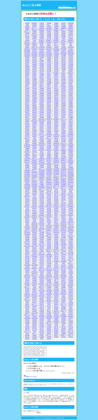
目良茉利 (63, 167)
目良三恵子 (71, 194)
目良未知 (34, 247)
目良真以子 (71, 30)
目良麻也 (56, 153)
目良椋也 (56, 302)
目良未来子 (63, 215)
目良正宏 (34, 114)
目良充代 (41, 261)
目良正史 (49, 78)
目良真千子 (27, 138)
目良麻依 (56, 25)
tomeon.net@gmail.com (48, 417)
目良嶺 (41, 273)
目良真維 (63, 47)
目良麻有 (56, 157)
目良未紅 (70, 278)
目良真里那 (56, 182)
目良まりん (42, 189)
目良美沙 (49, 220)
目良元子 (41, 328)
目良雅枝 (27, 61)
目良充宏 (41, 259)
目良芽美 (27, 319)
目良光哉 (27, 261)
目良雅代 (70, 129)
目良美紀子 (34, 215)
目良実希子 (27, 217)
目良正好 (41, 133)
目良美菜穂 (49, 270)
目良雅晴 (49, 98)
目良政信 (63, 91)
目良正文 (27, 117)
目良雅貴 (27, 79)
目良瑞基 (49, 237)
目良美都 (63, 251)
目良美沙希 (34, 225)
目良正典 (27, 98)
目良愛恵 (27, 141)
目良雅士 (49, 74)
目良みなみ (56, 270)
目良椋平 (41, 302)
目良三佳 (27, 203)
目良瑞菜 (56, 242)
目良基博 (49, 330)
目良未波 (41, 271)
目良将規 (70, 93)
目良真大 (27, 112)
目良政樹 (70, 69)
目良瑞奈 (63, 242)
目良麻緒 (63, 33)
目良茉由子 (71, 160)
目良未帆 (70, 280)
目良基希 (27, 326)
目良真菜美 (34, 145)
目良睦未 (27, 306)
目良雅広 (27, 105)
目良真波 (49, 145)
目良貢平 (27, 254)
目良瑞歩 (49, 244)
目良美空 (63, 246)
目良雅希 (41, 61)
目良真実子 (56, 150)
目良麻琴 (27, 47)
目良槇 (27, 38)
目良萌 (49, 319)
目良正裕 (34, 115)
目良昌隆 (27, 81)
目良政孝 (41, 81)
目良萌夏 (34, 321)
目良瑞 (70, 234)
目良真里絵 (71, 174)
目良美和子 (49, 301)
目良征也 (56, 124)
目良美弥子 (56, 285)
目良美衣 (41, 193)
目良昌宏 (41, 109)
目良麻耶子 (27, 155)
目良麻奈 (49, 139)
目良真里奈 (49, 184)
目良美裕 (56, 289)
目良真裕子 (56, 160)
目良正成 (41, 91)
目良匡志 (63, 74)
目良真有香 (71, 23)
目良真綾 (49, 23)
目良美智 (27, 247)
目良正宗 (27, 122)
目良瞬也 (63, 133)
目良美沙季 (49, 225)
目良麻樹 (56, 38)
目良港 (34, 270)
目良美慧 (34, 234)
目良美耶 (27, 285)
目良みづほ (71, 259)
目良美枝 (49, 194)
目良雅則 (41, 93)
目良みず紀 (71, 235)
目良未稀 (49, 211)
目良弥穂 (70, 282)
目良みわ (34, 301)
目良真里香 (56, 54)
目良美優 (63, 290)
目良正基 (27, 71)
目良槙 (63, 38)
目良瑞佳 (34, 237)
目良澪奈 (70, 198)
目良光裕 (34, 259)
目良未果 (41, 205)
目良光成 (41, 256)
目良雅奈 (56, 287)
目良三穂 (63, 282)
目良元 (63, 325)
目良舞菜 (41, 31)
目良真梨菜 (63, 54)
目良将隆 (63, 79)
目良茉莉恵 (49, 187)
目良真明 (49, 57)
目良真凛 (34, 189)
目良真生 (27, 62)
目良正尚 (49, 90)
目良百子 (56, 335)
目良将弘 (56, 107)
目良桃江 (56, 333)
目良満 (56, 189)
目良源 (27, 273)
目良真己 (34, 148)
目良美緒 (41, 196)
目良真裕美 (34, 163)
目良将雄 (70, 61)
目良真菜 (34, 139)
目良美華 (27, 201)
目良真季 (49, 37)
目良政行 (34, 129)
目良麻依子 (42, 30)
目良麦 (70, 301)
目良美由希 (49, 294)
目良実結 (56, 292)
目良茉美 (70, 148)
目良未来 (70, 297)
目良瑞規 (41, 242)
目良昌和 (49, 64)
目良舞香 (56, 26)
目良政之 (41, 129)
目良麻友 (56, 155)
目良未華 (70, 277)
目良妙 (63, 295)
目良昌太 (70, 78)
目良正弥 (41, 126)
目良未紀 (56, 210)
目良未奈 (56, 265)
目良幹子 (56, 215)
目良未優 (34, 292)
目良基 (56, 325)
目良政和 (63, 64)
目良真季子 (27, 43)
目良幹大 (56, 213)
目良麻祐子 (27, 160)
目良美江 (27, 194)
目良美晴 (41, 278)
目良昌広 (49, 109)
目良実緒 (34, 198)
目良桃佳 (34, 335)
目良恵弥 (34, 316)
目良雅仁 (70, 102)
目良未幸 (70, 294)
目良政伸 (56, 91)
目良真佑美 (27, 54)
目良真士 (63, 76)
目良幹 (27, 208)
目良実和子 (56, 301)
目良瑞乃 (70, 242)
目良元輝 (27, 328)
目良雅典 (49, 93)
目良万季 (70, 189)
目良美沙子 (49, 229)
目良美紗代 (27, 232)
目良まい (49, 25)
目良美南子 (56, 268)
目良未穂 (34, 282)
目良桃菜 (34, 337)
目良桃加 (27, 335)
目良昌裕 (34, 110)
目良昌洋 (41, 110)
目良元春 (27, 330)
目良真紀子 (42, 40)
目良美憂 (49, 292)
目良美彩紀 (42, 223)
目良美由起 (27, 295)
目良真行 (63, 127)
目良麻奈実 (71, 145)
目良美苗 (56, 266)
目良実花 (34, 201)
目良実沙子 (34, 230)
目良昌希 (34, 67)
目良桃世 (34, 338)
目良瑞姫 (27, 241)
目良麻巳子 (71, 150)
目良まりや (63, 187)
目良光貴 (56, 254)
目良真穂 (56, 146)
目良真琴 (27, 45)
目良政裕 (70, 112)
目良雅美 (41, 117)
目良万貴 (49, 38)
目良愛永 (34, 141)
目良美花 (41, 201)
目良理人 (56, 86)
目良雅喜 (49, 131)
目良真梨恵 (71, 172)
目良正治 (63, 98)
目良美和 (63, 299)
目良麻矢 (49, 153)
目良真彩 (41, 23)
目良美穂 (27, 280)
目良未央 (56, 198)
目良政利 (49, 88)
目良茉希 (63, 37)
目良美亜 (27, 193)
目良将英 (41, 102)
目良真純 (70, 133)
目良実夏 (49, 203)
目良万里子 (49, 177)
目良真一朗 (34, 47)
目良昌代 (27, 131)
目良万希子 (63, 42)
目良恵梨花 (49, 318)
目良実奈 (70, 265)
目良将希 (49, 66)
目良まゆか (34, 158)
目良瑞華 (27, 237)
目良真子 (49, 43)
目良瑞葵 (34, 241)
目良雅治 (41, 98)
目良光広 (56, 258)
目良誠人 (49, 45)
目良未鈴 (70, 241)
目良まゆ (63, 155)
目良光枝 (27, 253)
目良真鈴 (27, 189)
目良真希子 (56, 40)
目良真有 (63, 23)
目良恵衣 (56, 314)
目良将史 (70, 74)
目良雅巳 (49, 117)
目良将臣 (63, 62)
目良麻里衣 (42, 172)
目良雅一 (27, 64)
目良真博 (34, 112)
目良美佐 (34, 222)
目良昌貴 (49, 67)
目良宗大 (70, 306)
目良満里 (34, 169)
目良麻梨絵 (34, 175)
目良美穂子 (27, 283)
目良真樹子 (49, 42)
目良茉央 (70, 33)
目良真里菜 (42, 186)
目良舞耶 (63, 153)
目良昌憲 (41, 95)
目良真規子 (56, 42)
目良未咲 (41, 225)
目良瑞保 (70, 244)
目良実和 (27, 301)
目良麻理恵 (56, 170)
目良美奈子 (63, 266)
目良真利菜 (49, 55)
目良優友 (41, 90)
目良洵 (63, 45)
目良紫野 (63, 307)
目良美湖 (63, 218)
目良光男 (34, 253)
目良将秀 (49, 102)
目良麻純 (34, 134)
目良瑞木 (56, 239)
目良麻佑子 (34, 162)
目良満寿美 (71, 134)
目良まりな (71, 184)
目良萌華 (27, 323)
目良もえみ (49, 323)
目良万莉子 (71, 181)
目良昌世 (41, 131)
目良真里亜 (34, 54)
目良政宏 (49, 112)
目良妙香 (27, 297)
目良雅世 (34, 131)
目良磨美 (27, 150)
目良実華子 (63, 277)
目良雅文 (49, 115)
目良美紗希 (56, 225)
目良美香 (34, 199)
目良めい (49, 309)
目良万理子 (49, 181)
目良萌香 (27, 321)
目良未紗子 (56, 230)
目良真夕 (34, 157)
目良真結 (34, 151)
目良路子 (34, 249)
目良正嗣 (34, 83)
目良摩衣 (49, 26)
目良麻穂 (27, 148)
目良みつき (42, 253)
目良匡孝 (41, 79)
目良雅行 (63, 126)
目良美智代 (34, 251)
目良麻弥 (27, 153)
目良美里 (34, 232)
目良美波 (63, 270)
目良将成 (63, 90)
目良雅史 (34, 74)
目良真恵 (63, 50)
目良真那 (63, 139)
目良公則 (63, 93)
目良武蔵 (70, 302)
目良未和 (70, 299)
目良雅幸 (56, 126)
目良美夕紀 (63, 292)
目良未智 (41, 247)
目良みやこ (27, 287)
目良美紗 (56, 220)
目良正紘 (63, 114)
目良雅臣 (56, 62)
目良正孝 (56, 81)
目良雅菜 (63, 287)
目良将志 (34, 76)
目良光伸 (56, 256)
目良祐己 (70, 71)
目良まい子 (27, 31)
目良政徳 (49, 97)
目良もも (34, 333)
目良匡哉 (56, 122)
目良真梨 (63, 165)
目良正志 (56, 78)
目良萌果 (70, 321)
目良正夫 (41, 62)
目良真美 (41, 148)
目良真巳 (70, 119)
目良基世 (56, 331)
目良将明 (34, 57)
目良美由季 (49, 290)
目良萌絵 (56, 319)
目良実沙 (49, 222)
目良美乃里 (49, 275)
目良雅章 (70, 55)
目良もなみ (71, 331)
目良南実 (70, 271)
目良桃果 (41, 337)
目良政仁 (41, 103)
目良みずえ (49, 235)
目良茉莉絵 (27, 174)
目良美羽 (63, 193)
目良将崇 (56, 79)
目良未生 (63, 234)
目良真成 (27, 91)
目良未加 (34, 205)
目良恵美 (70, 313)
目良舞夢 (27, 33)
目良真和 (56, 64)
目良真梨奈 (63, 182)
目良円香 (56, 138)
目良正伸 (70, 91)
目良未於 (49, 198)
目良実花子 (56, 277)
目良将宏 (41, 107)
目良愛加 (41, 141)
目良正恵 (56, 59)
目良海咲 (56, 227)
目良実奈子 (42, 268)
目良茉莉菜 (27, 187)
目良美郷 (41, 232)
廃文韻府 (58, 417)
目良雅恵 (49, 59)
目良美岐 (41, 213)
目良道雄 (63, 247)
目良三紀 (70, 256)
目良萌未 (34, 323)
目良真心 (63, 43)
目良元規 (63, 326)
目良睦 (49, 304)
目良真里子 (56, 179)
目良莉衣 (41, 182)
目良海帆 (49, 282)
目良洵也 (70, 49)
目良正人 (27, 86)
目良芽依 (41, 309)
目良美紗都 (27, 234)
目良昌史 (41, 76)
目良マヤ (34, 153)
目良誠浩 (49, 50)
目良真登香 (42, 47)
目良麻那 (70, 139)
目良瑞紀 (70, 237)
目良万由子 (49, 160)
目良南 (70, 270)
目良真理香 (63, 175)
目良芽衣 (34, 309)
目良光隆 (70, 254)
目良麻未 (49, 148)
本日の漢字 (62, 417)
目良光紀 (63, 256)
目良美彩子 (49, 230)
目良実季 (63, 210)
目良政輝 (63, 83)
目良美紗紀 (49, 227)
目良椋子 (34, 302)
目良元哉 (41, 331)
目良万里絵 (49, 174)
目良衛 (41, 151)
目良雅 (34, 287)
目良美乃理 (27, 275)
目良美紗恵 (71, 222)
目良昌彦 (49, 100)
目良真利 (49, 167)
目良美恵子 (63, 194)
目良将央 (56, 61)
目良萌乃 (63, 321)
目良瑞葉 (27, 244)
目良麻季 (70, 38)
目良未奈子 (71, 268)
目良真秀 (49, 133)
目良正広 (41, 114)
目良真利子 (63, 179)
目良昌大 (70, 109)
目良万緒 (63, 189)
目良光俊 (27, 256)
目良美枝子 (27, 196)
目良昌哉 (27, 124)
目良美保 (41, 280)
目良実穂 (49, 280)
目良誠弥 (41, 50)
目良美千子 (49, 249)
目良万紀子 (27, 42)
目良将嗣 (27, 83)
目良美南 (27, 271)
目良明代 (63, 301)
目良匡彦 (34, 100)
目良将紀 (56, 66)
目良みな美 (42, 270)
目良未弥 (41, 285)
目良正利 (34, 90)
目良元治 (56, 328)
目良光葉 (27, 258)
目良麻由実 (49, 163)
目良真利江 (27, 49)
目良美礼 (49, 299)
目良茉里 (34, 167)
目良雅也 (41, 122)
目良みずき (63, 239)
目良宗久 (49, 306)
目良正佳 (34, 133)
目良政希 (56, 69)
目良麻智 (49, 136)
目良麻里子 (42, 177)
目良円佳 (63, 138)
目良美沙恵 (63, 222)
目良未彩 (56, 193)
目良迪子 (41, 249)
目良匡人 (27, 103)
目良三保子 (49, 283)
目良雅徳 (56, 93)
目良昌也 (34, 124)
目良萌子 (41, 321)
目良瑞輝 (34, 239)
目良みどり (71, 263)
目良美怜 (41, 299)
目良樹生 (70, 213)
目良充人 (34, 263)
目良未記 (27, 213)
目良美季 (27, 210)
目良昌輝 (56, 83)
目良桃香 (63, 333)
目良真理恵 (71, 169)
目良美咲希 (42, 229)
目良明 (27, 309)
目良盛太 (49, 338)
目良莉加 (49, 175)
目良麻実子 (63, 150)
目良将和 (41, 64)
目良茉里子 (27, 181)
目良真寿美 (49, 134)
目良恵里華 (63, 316)
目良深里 (49, 234)
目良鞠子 (27, 182)
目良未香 (70, 218)
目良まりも (56, 187)
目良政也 (70, 124)
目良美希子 (34, 217)
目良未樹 (41, 210)
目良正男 (34, 62)
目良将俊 (27, 88)
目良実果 (34, 203)
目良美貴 (34, 208)
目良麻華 (49, 35)
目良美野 (70, 273)
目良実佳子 (27, 206)
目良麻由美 (56, 162)
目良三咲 (41, 227)
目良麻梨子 (27, 179)
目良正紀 (56, 97)
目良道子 (27, 249)
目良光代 (34, 261)
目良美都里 (34, 265)
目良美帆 (34, 280)
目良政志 (41, 78)
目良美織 (27, 199)
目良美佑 (70, 289)
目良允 (70, 43)
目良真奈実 (56, 145)
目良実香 (56, 199)
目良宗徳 (41, 306)
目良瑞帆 (56, 244)
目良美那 (27, 266)
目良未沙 (49, 242)
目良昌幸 (49, 127)
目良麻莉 (41, 167)
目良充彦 (41, 258)
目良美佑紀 (34, 295)
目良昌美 (34, 119)
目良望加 (34, 325)
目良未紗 (63, 220)
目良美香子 (49, 205)
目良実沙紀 (27, 277)
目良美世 (56, 295)
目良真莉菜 (42, 55)
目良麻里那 (49, 182)
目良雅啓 (63, 103)
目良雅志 (56, 74)
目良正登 (34, 86)
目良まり (70, 165)
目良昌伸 (49, 91)
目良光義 (49, 261)
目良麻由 (49, 155)
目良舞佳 (27, 28)
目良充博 (41, 263)
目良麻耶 (63, 151)
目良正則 (70, 97)
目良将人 (41, 85)
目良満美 (41, 191)
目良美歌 (70, 201)
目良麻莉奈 (63, 186)
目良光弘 (63, 258)
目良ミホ (56, 280)
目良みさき (71, 223)
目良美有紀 (56, 294)
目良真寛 (49, 110)
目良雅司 (27, 74)
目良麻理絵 (34, 172)
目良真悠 (34, 155)
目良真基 (63, 67)
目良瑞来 (49, 246)
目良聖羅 (63, 297)
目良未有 (27, 292)
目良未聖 (56, 246)
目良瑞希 (56, 237)
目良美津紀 (71, 253)
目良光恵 (70, 251)
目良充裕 (56, 259)
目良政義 (27, 133)
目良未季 (49, 210)
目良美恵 (34, 194)
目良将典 (27, 95)
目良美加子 (71, 205)
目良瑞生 (56, 235)
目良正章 (27, 59)
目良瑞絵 (41, 235)
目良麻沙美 (49, 119)
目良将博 (70, 107)
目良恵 (63, 313)
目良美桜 (70, 196)
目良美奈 (41, 265)
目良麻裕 (34, 146)
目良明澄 (27, 313)
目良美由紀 (27, 294)
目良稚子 (49, 241)
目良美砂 (41, 222)
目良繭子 (70, 158)
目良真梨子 (34, 177)
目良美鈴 (56, 241)
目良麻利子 (34, 181)
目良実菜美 (49, 277)
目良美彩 (27, 222)
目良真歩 (63, 146)
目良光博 (27, 259)
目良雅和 (34, 64)
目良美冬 (63, 278)
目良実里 (41, 275)
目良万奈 (27, 191)
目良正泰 (49, 126)
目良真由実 (42, 163)
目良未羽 (34, 278)
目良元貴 (70, 326)
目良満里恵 (56, 174)
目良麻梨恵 (42, 174)
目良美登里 (27, 265)
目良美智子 (71, 247)
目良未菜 (63, 265)
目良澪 (34, 196)
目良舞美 (63, 31)
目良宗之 (34, 307)
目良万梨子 (34, 182)
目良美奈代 (34, 273)
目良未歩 (27, 282)
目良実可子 (56, 205)
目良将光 (63, 121)
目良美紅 (27, 218)
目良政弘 (56, 112)
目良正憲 (63, 97)
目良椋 (27, 302)
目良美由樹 (56, 290)
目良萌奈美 (56, 321)
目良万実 (56, 191)
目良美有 (70, 290)
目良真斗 (63, 85)
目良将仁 (34, 103)
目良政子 (63, 73)
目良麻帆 (70, 146)
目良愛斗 (70, 141)
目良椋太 (63, 302)
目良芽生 (70, 318)
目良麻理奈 (34, 186)
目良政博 (63, 112)
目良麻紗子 (56, 73)
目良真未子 (27, 151)
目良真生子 (34, 35)
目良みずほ (42, 244)
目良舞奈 (34, 31)
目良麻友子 (56, 158)
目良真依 (41, 25)
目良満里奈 (63, 184)
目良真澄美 (56, 134)
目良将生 (63, 61)
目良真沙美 (42, 119)
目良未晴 (56, 278)
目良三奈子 (63, 268)
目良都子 (63, 285)
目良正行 (56, 129)
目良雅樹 (41, 66)
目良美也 (34, 285)
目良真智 (41, 136)
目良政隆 (49, 81)
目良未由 (56, 297)
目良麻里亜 (49, 169)
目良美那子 (27, 268)
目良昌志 (56, 76)
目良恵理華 (56, 316)
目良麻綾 (56, 23)
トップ (47, 19)
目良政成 (34, 91)
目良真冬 (41, 146)
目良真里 (49, 165)
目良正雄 (49, 62)
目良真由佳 (63, 52)
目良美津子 (34, 254)
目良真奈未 (49, 49)
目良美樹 (41, 208)
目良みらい (27, 299)
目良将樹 (27, 67)
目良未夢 (63, 283)
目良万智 (27, 136)
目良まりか (56, 175)
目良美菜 (49, 265)
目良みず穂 (27, 246)
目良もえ (70, 319)
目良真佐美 (34, 121)
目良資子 (49, 328)
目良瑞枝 (34, 235)
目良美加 (49, 199)
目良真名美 (42, 49)
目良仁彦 (63, 100)
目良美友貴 (42, 295)
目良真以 (63, 25)
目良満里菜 (63, 261)
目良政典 (41, 97)
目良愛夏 (56, 141)
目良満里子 (63, 181)
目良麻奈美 (56, 143)
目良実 (70, 191)
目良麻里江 (63, 170)
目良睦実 (70, 304)
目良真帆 (49, 146)
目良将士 (27, 76)
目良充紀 (27, 263)
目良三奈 (34, 266)
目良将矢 (70, 122)
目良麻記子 (34, 43)
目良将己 (56, 117)
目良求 (34, 331)
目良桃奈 (27, 337)
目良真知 (34, 136)
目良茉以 (34, 26)
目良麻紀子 (49, 40)
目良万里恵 (56, 172)
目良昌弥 (41, 124)
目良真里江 (49, 47)
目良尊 (34, 220)
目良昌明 (41, 57)
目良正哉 (27, 126)
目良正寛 (27, 114)
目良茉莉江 (63, 174)
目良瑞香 (41, 237)
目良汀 (70, 217)
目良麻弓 (27, 163)
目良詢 (70, 45)
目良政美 (27, 121)
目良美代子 (49, 297)
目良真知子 (56, 136)
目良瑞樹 (49, 239)
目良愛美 (34, 143)
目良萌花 (70, 323)
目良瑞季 (63, 237)
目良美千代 (49, 251)
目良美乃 (63, 273)
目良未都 (49, 263)
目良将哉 (63, 122)
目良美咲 (56, 223)
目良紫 (49, 307)
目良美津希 (49, 256)
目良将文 (56, 115)
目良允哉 (34, 50)
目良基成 (63, 328)
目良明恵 (70, 295)
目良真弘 (70, 110)
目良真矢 (56, 151)
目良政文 (70, 115)
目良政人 (70, 85)
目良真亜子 (34, 23)
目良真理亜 (56, 169)
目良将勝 (70, 64)
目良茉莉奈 (27, 184)
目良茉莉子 (56, 177)
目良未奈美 (34, 271)
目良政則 (34, 97)
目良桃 (27, 333)
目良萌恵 (63, 319)
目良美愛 (41, 198)
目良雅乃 (70, 287)
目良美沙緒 (34, 223)
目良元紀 (70, 328)
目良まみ (63, 148)
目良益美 (63, 134)
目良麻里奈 (56, 184)
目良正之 (63, 129)
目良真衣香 (49, 28)
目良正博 (27, 115)
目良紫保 (56, 307)
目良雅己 (34, 117)
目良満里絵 (49, 254)
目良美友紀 (63, 294)
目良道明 (49, 247)
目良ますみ (42, 134)
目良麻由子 (63, 158)
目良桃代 (63, 337)
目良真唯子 (71, 50)
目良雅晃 (56, 55)
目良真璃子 (56, 181)
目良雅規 (34, 93)
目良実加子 (34, 206)
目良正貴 (41, 71)
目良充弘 (49, 259)
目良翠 (56, 263)
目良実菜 (49, 266)
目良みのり (34, 275)
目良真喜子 (71, 42)
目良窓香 (70, 138)
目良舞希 (56, 31)
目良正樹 (56, 71)
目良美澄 (41, 246)
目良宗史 (56, 306)
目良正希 (34, 71)
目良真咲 (27, 73)
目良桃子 (41, 335)
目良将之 (41, 127)
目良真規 (70, 67)
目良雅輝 (49, 83)
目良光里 (63, 232)
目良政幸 (27, 129)
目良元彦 (34, 330)
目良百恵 (41, 333)
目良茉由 (27, 157)
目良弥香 (27, 205)
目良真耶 (41, 153)
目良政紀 (70, 95)
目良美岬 (27, 229)
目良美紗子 (56, 229)
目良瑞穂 (34, 244)
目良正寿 (56, 88)
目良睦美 (56, 304)
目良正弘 (49, 114)
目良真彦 (56, 100)
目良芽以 (56, 309)
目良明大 (70, 311)
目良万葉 (63, 191)
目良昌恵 (63, 59)
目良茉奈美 (42, 145)
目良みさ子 (27, 230)
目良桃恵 (56, 337)
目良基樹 (49, 326)
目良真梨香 (49, 54)
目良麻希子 (42, 42)
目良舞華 (63, 26)
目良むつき (34, 304)
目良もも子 (71, 335)
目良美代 (49, 295)
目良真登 (34, 45)
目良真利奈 (27, 55)
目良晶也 (49, 124)
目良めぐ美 (34, 314)
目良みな (41, 266)
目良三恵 (56, 194)
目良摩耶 (70, 151)
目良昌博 (27, 110)
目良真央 (34, 33)
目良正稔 (27, 90)
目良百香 (70, 333)
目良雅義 (56, 131)
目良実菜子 (34, 268)
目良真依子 (49, 30)
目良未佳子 (63, 206)
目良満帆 (34, 191)
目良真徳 (63, 95)
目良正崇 (63, 81)
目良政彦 (70, 100)
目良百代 (70, 337)
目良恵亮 (41, 318)
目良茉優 (63, 157)
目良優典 (34, 98)
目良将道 (49, 121)
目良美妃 (34, 211)
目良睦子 (41, 304)
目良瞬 (56, 133)
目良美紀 (49, 208)
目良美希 (56, 208)
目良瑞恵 (27, 235)
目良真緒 (49, 33)
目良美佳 (41, 199)
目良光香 (63, 203)
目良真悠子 (34, 160)
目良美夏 (63, 199)
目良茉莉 (56, 165)
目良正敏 (70, 88)
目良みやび (42, 287)
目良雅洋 (70, 105)
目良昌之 (56, 127)
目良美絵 (41, 194)
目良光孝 (63, 254)
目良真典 (56, 95)
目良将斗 (49, 85)
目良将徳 (34, 95)
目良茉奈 (56, 139)
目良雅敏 (70, 86)
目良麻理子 (71, 177)
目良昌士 (49, 76)
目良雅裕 (63, 105)
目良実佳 (49, 201)
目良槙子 (34, 42)
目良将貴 (63, 66)
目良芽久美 (56, 313)
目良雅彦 (27, 100)
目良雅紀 (34, 66)
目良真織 (41, 35)
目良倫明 (56, 247)
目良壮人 (49, 86)
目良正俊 (63, 88)
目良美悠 (41, 292)
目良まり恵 (34, 174)
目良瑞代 (34, 242)
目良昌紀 (41, 67)
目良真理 (34, 165)
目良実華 (41, 203)
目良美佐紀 (27, 227)
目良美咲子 (71, 229)
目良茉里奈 (71, 182)
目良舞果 (56, 28)
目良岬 (49, 223)
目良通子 (70, 249)
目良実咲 (27, 225)
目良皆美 (49, 271)
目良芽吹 (34, 319)
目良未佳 (70, 199)
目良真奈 (27, 139)
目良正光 (70, 121)
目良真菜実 (27, 146)
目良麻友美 (71, 162)
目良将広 (49, 107)
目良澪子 (63, 198)
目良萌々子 (63, 335)
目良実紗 (70, 220)
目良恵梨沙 (71, 316)
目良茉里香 (71, 175)
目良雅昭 (63, 55)
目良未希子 (49, 215)
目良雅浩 (41, 105)
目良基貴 (41, 326)
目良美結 (49, 289)
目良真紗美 (42, 121)
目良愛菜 (41, 139)
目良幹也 (63, 217)
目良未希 (63, 208)
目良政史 (34, 78)
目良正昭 (70, 57)
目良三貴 (70, 211)
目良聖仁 (41, 86)
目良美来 (34, 218)
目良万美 (34, 150)
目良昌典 (49, 95)
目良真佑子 (42, 52)
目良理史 (63, 78)
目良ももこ (49, 335)
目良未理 (34, 299)
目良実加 (56, 201)
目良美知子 (56, 249)
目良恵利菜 (34, 318)
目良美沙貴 (34, 227)
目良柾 (63, 71)
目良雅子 (34, 73)
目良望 (27, 325)
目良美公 (27, 220)
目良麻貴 (56, 37)
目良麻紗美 (56, 119)
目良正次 (41, 83)
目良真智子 (63, 136)
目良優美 (70, 117)
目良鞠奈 (41, 184)
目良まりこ (34, 179)
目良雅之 (70, 126)
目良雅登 (34, 85)
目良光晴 (34, 258)
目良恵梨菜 (27, 318)
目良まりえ (34, 170)
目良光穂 (63, 259)
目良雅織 (49, 287)
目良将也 (70, 90)
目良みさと (49, 232)
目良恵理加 (42, 316)
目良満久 (41, 43)
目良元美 (70, 330)
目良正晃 (63, 57)
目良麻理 (27, 167)
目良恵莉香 (49, 316)
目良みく (49, 218)
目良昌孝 (70, 79)
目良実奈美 (42, 277)
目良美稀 (56, 211)
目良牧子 (63, 40)
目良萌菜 (49, 321)
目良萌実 (56, 323)
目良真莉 (56, 167)
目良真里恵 (49, 172)
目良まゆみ (63, 162)
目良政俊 (41, 88)
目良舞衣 (70, 25)
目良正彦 (27, 102)
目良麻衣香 (63, 28)
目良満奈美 (34, 256)
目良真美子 (49, 150)
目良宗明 (34, 306)
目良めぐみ (27, 314)
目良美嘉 (70, 203)
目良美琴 (41, 220)
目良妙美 (41, 297)
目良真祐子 (34, 52)
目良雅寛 (56, 103)
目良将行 (34, 127)
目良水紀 (63, 235)
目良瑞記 (41, 241)
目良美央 (49, 196)
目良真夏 (63, 141)
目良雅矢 (34, 289)
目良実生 (56, 234)
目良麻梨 (70, 167)
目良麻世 (27, 165)
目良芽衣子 (56, 311)
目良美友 (41, 289)
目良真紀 (63, 35)
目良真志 (70, 76)
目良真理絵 (42, 170)
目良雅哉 (34, 122)
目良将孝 (49, 79)
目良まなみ (63, 143)
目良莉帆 (34, 187)
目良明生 (34, 297)
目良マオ (27, 35)
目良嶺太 (56, 273)
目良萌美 (41, 323)
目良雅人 (70, 83)
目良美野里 (63, 275)
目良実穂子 (56, 283)
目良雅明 (27, 57)
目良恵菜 (27, 316)
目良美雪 (41, 294)
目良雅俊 (63, 86)
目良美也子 (49, 285)
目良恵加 (41, 314)
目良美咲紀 (34, 229)
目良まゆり (56, 163)
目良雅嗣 (41, 74)
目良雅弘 (34, 105)
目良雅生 (49, 61)
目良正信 (27, 93)
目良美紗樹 (71, 230)
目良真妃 (41, 38)
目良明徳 (41, 313)
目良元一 (70, 325)
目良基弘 (41, 330)
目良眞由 (70, 157)
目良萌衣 (63, 309)
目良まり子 (63, 177)
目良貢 (49, 253)
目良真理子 (27, 177)
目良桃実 (49, 337)
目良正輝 (49, 71)
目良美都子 (42, 254)
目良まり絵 (63, 172)
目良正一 (41, 59)
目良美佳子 (63, 205)
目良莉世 (70, 187)
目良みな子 (49, 268)
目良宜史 (41, 307)
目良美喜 (27, 211)
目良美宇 (70, 193)
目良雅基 (27, 66)
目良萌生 (27, 311)
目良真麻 (56, 33)
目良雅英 (34, 102)
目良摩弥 (70, 153)
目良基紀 (34, 326)
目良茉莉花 (42, 175)
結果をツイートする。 (31, 376)
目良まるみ (49, 189)
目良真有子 (49, 52)
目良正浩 (56, 114)
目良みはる (49, 278)
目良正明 (34, 59)
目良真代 (63, 163)
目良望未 (49, 325)
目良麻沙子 (71, 73)
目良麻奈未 (63, 145)
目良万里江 (71, 170)
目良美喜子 (71, 215)
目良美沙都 (56, 232)
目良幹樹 (27, 215)
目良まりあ (42, 169)
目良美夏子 (42, 206)
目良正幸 (49, 129)
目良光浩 (70, 258)
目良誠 (41, 45)
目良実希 (70, 208)
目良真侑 (56, 47)
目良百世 (27, 338)
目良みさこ (42, 230)
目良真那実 (63, 49)
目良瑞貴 (27, 239)
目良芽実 (41, 319)
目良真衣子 (34, 30)
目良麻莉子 (49, 179)
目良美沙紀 (63, 223)
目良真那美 (56, 49)
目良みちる (56, 251)
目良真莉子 (42, 179)
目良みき (34, 210)
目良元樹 (34, 328)
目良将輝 (70, 66)
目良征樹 (41, 69)
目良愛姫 (56, 318)
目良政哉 (63, 124)
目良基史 (56, 330)
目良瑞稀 (70, 239)
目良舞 (27, 25)
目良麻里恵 (49, 170)
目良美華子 (71, 206)
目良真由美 (42, 162)
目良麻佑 (49, 157)
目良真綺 (27, 40)
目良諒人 (56, 45)
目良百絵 (49, 333)
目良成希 (49, 69)
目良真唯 (27, 26)
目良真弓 (49, 162)
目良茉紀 (34, 38)
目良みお (27, 198)
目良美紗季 (63, 227)
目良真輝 (27, 69)
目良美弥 (49, 273)
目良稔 (70, 275)
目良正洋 (41, 115)
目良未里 (41, 234)
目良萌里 (63, 323)
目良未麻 (34, 193)
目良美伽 (56, 203)
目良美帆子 (42, 283)
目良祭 (34, 138)
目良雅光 (56, 121)
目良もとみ (27, 331)
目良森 (41, 338)
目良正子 (49, 73)
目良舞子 (27, 30)
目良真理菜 (71, 54)
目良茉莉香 (71, 179)
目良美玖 (41, 218)
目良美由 (34, 290)
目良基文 (63, 330)
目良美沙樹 (63, 230)
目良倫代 (41, 251)
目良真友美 (34, 49)
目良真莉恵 (27, 175)
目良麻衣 (34, 25)
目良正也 (34, 126)
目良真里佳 (42, 54)
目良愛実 (49, 143)
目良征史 (27, 78)
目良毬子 (41, 181)
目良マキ (70, 37)
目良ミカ (63, 201)
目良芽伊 (70, 309)
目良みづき (63, 253)
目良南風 (56, 271)
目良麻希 (34, 37)
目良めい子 (63, 311)
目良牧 (34, 40)
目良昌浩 (63, 109)
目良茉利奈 (34, 184)
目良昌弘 (56, 109)
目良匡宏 (27, 107)
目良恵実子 (63, 314)
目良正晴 (70, 98)
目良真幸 (34, 69)
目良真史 (63, 115)
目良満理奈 (56, 261)
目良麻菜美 (27, 145)
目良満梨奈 (71, 186)
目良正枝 (70, 59)
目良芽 (70, 307)
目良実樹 (70, 210)
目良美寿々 (63, 241)
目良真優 (70, 155)
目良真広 (63, 110)
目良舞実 (70, 31)
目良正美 (27, 119)
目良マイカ (34, 28)
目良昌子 (41, 73)
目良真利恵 (71, 47)
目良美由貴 (42, 290)
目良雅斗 (27, 85)
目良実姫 (34, 213)
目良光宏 (49, 258)
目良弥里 (70, 232)
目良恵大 (70, 314)
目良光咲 (70, 225)
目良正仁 (49, 103)
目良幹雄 (63, 213)
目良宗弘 (63, 306)
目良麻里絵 (27, 170)
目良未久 (56, 218)
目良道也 (27, 251)
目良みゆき (34, 294)
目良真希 (56, 35)
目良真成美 (27, 50)
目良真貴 (70, 35)
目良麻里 (41, 165)
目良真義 (70, 131)
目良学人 (27, 143)
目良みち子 (63, 249)
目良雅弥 (49, 122)
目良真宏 (56, 110)
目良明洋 (49, 313)
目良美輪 (41, 301)
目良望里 (41, 325)
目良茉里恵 (42, 187)
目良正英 (63, 102)
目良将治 (56, 98)
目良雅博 (56, 105)
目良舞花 (70, 26)
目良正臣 (70, 62)
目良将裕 (27, 109)
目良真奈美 (42, 143)
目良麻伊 (41, 26)
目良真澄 (27, 134)
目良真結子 (63, 160)
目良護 (49, 151)
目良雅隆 (34, 79)
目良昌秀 (56, 102)
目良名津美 (34, 313)
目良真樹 (27, 37)
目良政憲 (27, 97)
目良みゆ (63, 289)
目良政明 (56, 57)
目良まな (56, 43)
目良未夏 (27, 270)
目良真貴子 (71, 40)
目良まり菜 (49, 186)
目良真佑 (56, 52)
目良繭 (41, 157)
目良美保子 (34, 283)
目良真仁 (63, 117)
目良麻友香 (42, 158)
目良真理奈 (27, 186)
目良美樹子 (49, 217)
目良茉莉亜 (63, 169)
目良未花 (27, 278)
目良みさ (56, 222)
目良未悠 (27, 290)
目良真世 (70, 163)
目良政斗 (41, 138)
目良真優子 (27, 52)
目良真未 (56, 148)
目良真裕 (41, 112)
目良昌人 (56, 85)
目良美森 (70, 283)
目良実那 (70, 246)
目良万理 (27, 169)
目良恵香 (49, 314)
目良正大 (70, 114)
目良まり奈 (56, 186)
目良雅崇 (34, 61)
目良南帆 (63, 271)
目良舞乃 (49, 31)
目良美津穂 (63, 244)
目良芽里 (63, 318)
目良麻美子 (42, 150)
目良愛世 (49, 141)
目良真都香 (56, 50)
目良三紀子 (42, 217)
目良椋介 (49, 302)
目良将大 (63, 107)
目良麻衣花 (42, 28)
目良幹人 (56, 217)
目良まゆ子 (27, 162)
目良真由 (41, 155)
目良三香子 (49, 206)
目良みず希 (34, 246)
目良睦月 (27, 304)
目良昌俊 (34, 88)
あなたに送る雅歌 (31, 5)
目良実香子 (56, 206)
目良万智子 (71, 136)
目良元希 (56, 326)
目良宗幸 (27, 307)
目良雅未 (27, 289)
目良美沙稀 (71, 227)
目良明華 (41, 311)
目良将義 (63, 131)
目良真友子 (42, 160)
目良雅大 (49, 105)
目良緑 (63, 263)
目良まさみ (63, 119)
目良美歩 (63, 280)
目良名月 (49, 311)
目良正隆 (70, 81)
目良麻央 (41, 33)
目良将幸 (27, 127)
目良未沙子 (49, 193)
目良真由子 (49, 158)
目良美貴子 (42, 215)
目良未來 (63, 211)
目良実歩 (41, 282)
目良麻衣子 (71, 28)
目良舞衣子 (56, 30)
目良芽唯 (34, 311)
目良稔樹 (34, 277)
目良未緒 (63, 196)
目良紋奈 (63, 331)
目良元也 (49, 331)
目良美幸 (70, 292)
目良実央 (56, 196)
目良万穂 (49, 191)
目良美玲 (56, 299)
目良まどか (49, 138)
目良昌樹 (56, 67)
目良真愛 (27, 23)
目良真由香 (27, 158)
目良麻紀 (41, 37)
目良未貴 (41, 211)
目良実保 (56, 282)
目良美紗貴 (63, 225)
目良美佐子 (63, 229)
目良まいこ (63, 30)
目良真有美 (71, 52)
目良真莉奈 (34, 55)
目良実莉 (56, 275)
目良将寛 (34, 107)
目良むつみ (63, 304)
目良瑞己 (41, 239)
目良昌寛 (34, 109)
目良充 (70, 261)
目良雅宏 (70, 103)
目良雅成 (56, 90)
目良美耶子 (71, 285)
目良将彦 (41, 100)
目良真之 (70, 127)
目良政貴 (63, 69)
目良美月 (56, 253)
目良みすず (27, 242)
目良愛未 (70, 143)
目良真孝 (34, 81)
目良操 (27, 223)
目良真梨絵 (27, 172)
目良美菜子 (71, 266)
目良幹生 (49, 213)
